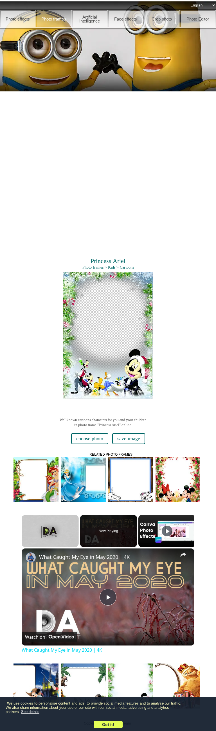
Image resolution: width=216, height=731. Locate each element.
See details (30, 712)
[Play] (167, 531)
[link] (30, 557)
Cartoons (127, 267)
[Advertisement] (108, 135)
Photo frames (93, 267)
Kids (111, 267)
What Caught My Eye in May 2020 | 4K (84, 557)
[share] (183, 554)
